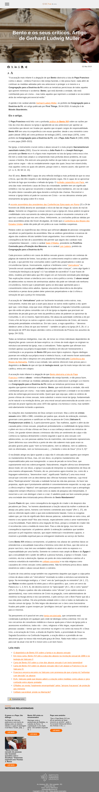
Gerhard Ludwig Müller (46, 103)
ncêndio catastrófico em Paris (70, 182)
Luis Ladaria (65, 246)
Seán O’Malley (52, 243)
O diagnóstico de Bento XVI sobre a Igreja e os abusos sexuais (42, 653)
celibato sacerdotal (51, 561)
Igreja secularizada (52, 616)
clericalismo (73, 265)
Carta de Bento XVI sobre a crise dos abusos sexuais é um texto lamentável (47, 662)
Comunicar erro (16, 699)
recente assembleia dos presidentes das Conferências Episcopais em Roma (44, 204)
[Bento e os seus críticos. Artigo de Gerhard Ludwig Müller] (26, 67)
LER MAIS (11, 732)
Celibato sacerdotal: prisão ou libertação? (32, 692)
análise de (59, 121)
